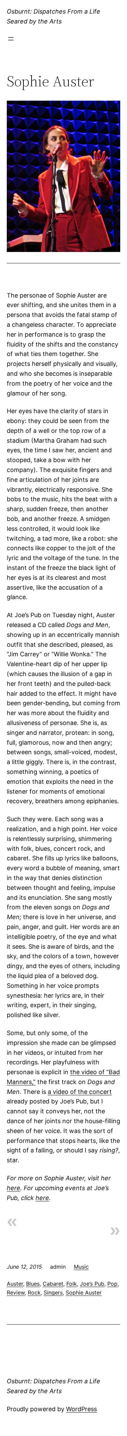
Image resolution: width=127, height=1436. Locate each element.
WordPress (81, 1409)
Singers (53, 1292)
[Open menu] (11, 39)
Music (81, 1266)
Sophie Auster (84, 1292)
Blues (33, 1283)
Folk (71, 1283)
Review (16, 1292)
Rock (34, 1292)
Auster (15, 1283)
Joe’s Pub (92, 1283)
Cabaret (53, 1283)
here (13, 1188)
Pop (112, 1283)
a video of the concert (80, 1091)
